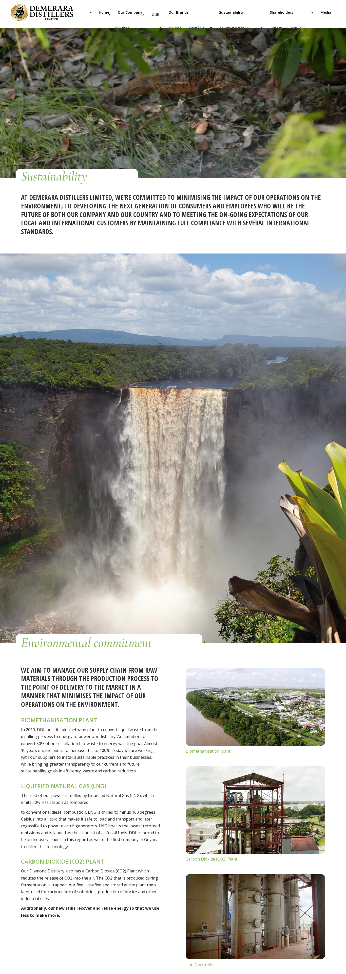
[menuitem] (103, 16)
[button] (333, 946)
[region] (173, 91)
